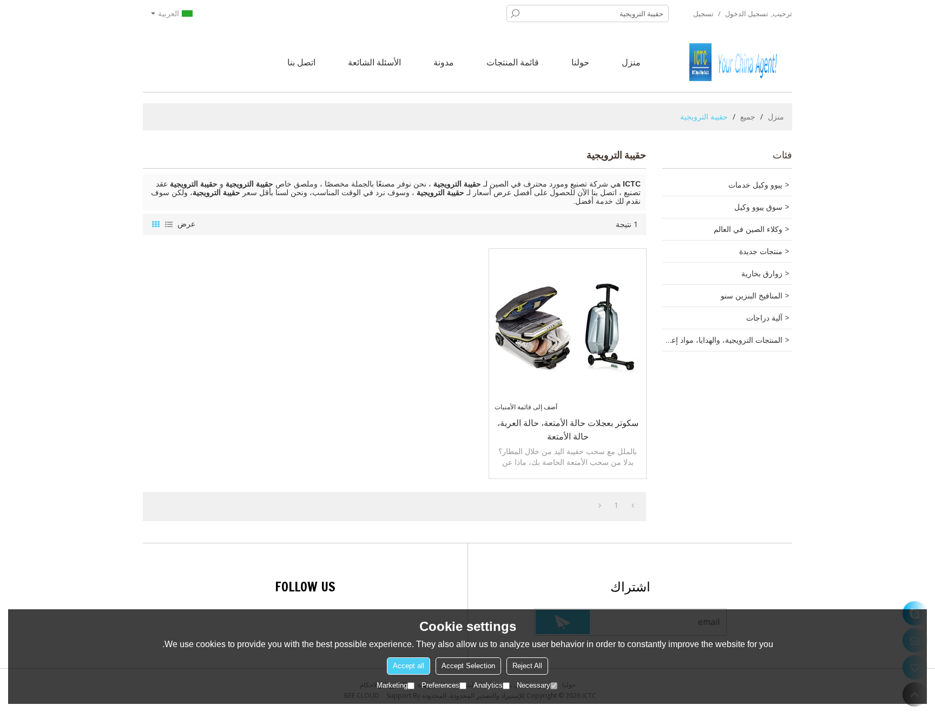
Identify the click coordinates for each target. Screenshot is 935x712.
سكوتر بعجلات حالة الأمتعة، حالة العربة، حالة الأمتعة (567, 429)
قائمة (168, 224)
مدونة (443, 62)
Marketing (392, 685)
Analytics (488, 685)
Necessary (533, 685)
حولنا (580, 62)
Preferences (440, 685)
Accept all (408, 666)
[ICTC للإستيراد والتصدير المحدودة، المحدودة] (740, 62)
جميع (747, 116)
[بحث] (515, 13)
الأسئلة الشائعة (374, 62)
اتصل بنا (301, 62)
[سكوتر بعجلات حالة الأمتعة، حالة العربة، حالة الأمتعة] (568, 327)
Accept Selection (468, 666)
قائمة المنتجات (512, 62)
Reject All (527, 666)
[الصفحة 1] (633, 505)
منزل (631, 62)
